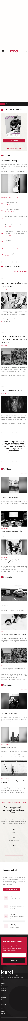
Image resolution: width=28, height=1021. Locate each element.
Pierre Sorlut (4, 171)
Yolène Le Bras (4, 723)
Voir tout (24, 473)
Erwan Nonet (4, 375)
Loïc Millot (3, 792)
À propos (3, 1011)
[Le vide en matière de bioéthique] (14, 300)
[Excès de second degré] (14, 404)
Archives (3, 992)
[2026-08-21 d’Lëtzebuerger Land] (14, 126)
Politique (3, 985)
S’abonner (3, 999)
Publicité (3, 1002)
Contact (3, 1013)
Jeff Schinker (4, 423)
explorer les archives (14, 857)
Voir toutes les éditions (14, 148)
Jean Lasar (3, 507)
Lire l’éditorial (14, 140)
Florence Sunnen (5, 756)
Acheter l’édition (14, 145)
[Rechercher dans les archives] (26, 51)
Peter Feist (3, 644)
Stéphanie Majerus (5, 319)
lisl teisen (3, 571)
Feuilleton (3, 990)
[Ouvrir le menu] (2, 51)
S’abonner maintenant (11, 889)
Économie (3, 988)
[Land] (7, 972)
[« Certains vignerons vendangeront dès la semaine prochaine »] (14, 353)
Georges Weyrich (5, 536)
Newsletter (3, 1004)
